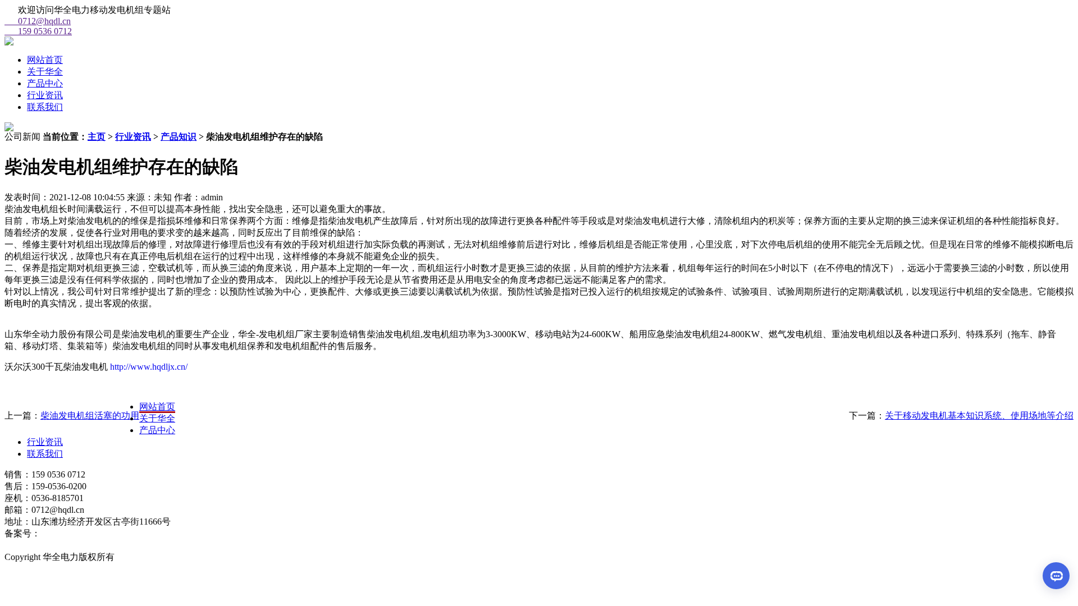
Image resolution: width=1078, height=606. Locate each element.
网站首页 (45, 60)
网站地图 (22, 545)
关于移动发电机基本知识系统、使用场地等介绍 (979, 415)
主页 (97, 136)
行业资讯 (45, 95)
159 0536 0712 (38, 31)
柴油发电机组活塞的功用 (89, 415)
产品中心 (45, 83)
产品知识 (179, 136)
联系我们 (45, 107)
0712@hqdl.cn (37, 21)
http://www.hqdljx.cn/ (148, 366)
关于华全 (45, 71)
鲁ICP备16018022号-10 (84, 533)
